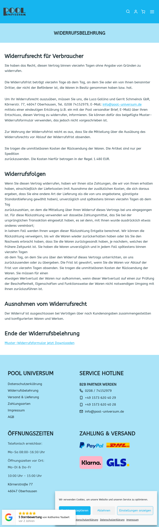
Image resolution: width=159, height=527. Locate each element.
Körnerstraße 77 (20, 484)
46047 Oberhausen (22, 491)
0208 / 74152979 (98, 391)
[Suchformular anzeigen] (128, 12)
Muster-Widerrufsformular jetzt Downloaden (39, 343)
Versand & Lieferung (23, 397)
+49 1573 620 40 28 (100, 404)
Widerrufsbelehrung (23, 390)
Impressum (132, 519)
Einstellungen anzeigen (135, 510)
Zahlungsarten (19, 404)
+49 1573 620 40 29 (100, 398)
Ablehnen (103, 510)
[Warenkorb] (143, 12)
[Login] (136, 12)
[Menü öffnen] (152, 11)
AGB (11, 417)
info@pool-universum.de (122, 104)
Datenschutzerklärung (86, 519)
